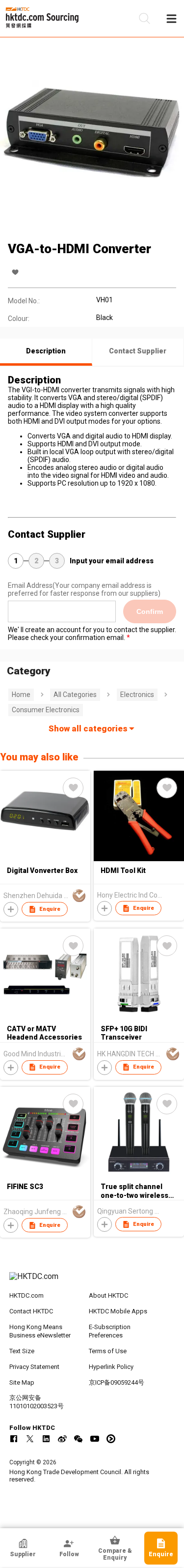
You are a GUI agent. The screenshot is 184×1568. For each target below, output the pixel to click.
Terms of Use (108, 1351)
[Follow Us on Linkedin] (46, 1438)
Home (21, 694)
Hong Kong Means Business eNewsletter (40, 1331)
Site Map (21, 1382)
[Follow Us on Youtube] (94, 1438)
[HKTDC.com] (92, 1281)
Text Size (21, 1351)
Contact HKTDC (31, 1311)
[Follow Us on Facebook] (13, 1438)
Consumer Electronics (45, 710)
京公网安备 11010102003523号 (36, 1402)
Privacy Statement (34, 1366)
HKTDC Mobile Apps (118, 1311)
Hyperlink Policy (111, 1366)
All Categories (75, 694)
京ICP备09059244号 (116, 1382)
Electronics (137, 694)
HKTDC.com (26, 1295)
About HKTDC (108, 1295)
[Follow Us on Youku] (110, 1438)
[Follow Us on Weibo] (62, 1438)
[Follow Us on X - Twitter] (30, 1438)
